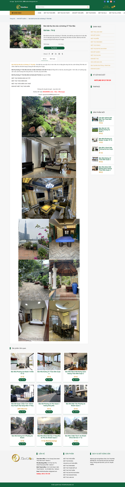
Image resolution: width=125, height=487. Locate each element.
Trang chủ (12, 18)
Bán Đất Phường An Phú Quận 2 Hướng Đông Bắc (49, 404)
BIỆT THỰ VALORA (96, 55)
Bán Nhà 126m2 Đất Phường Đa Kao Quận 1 (106, 149)
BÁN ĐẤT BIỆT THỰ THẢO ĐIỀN (21, 86)
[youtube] (111, 1)
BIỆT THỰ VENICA (95, 45)
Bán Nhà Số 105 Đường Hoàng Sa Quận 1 (104, 129)
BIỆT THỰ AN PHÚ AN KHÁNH (99, 48)
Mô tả (44, 59)
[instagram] (114, 1)
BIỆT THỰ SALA (102, 13)
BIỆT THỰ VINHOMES (96, 42)
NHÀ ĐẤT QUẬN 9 (95, 52)
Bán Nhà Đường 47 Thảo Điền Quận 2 (49, 372)
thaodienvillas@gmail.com (31, 1)
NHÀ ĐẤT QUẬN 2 (22, 18)
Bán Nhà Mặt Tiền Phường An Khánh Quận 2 (75, 404)
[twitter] (108, 1)
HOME (39, 13)
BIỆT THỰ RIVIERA (91, 13)
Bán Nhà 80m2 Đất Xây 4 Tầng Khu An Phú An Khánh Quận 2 (49, 437)
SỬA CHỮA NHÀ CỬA (96, 62)
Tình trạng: (46, 44)
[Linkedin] (55, 54)
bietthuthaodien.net (68, 484)
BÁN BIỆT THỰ (95, 58)
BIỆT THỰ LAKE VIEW (96, 32)
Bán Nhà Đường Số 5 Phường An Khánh (22, 437)
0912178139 (19, 1)
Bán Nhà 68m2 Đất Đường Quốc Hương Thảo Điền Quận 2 (75, 372)
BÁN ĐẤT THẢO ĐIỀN (78, 13)
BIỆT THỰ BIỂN (95, 38)
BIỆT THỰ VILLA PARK (115, 13)
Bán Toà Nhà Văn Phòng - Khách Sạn (100, 65)
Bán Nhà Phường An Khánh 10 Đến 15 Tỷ (22, 372)
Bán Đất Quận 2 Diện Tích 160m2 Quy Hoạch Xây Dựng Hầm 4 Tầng (22, 404)
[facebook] (105, 1)
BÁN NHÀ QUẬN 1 (95, 68)
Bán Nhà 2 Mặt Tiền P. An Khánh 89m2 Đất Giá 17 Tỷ (75, 437)
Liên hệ (55, 48)
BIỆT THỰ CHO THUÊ (63, 13)
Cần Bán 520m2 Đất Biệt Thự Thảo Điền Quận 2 (105, 119)
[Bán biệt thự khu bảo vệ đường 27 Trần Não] (22, 7)
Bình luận (52, 59)
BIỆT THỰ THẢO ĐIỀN (49, 13)
